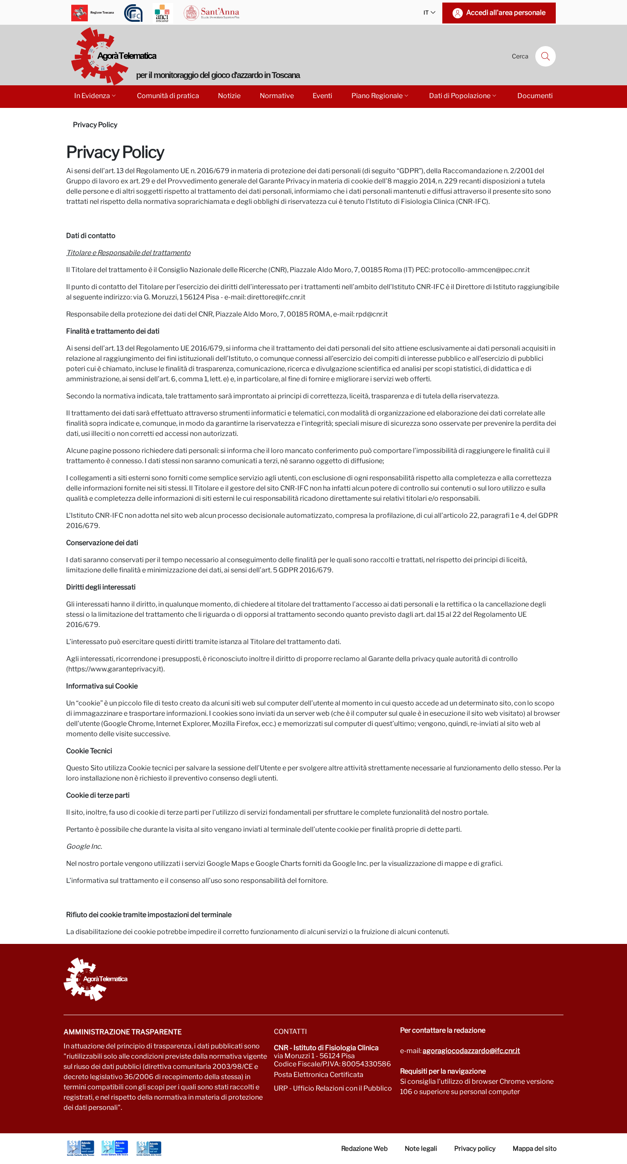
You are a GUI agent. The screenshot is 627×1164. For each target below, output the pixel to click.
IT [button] (426, 12)
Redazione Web (364, 1148)
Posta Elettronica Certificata (318, 1075)
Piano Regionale (377, 96)
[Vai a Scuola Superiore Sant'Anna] (211, 13)
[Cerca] (545, 56)
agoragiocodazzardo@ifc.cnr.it (471, 1051)
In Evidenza (92, 96)
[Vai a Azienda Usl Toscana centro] (115, 1148)
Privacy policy (475, 1148)
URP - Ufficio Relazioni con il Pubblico (333, 1088)
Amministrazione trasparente (123, 1032)
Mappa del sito (535, 1148)
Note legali (421, 1148)
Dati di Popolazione (460, 96)
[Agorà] (313, 979)
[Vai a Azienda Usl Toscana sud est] (149, 1148)
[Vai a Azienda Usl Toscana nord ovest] (81, 1148)
